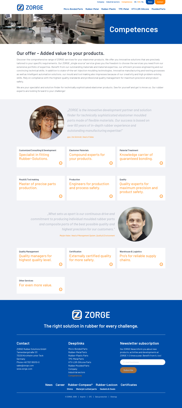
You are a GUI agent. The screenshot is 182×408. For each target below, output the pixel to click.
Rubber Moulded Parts (78, 365)
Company (100, 2)
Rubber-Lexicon (107, 385)
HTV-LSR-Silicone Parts (79, 362)
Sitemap (113, 397)
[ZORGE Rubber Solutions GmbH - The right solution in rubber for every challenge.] (34, 7)
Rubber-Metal (92, 9)
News (150, 2)
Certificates (129, 385)
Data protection (101, 397)
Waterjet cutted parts (86, 389)
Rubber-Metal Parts (77, 352)
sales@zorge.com (25, 365)
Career (60, 385)
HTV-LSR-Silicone (140, 9)
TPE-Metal (124, 9)
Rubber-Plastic (108, 9)
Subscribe (128, 370)
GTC (90, 397)
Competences (127, 2)
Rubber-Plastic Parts (78, 355)
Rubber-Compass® (80, 385)
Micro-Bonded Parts (73, 9)
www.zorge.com (24, 368)
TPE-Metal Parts (76, 358)
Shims (70, 389)
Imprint (83, 397)
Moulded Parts (158, 9)
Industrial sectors (113, 2)
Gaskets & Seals (107, 389)
